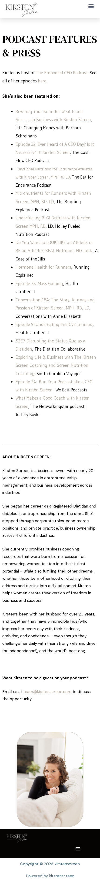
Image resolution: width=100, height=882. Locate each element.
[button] (91, 6)
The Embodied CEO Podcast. (63, 72)
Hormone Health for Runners (43, 267)
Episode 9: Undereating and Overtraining (54, 324)
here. (42, 81)
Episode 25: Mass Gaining (39, 283)
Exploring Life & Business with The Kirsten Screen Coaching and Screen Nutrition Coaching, (56, 365)
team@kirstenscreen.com (46, 691)
